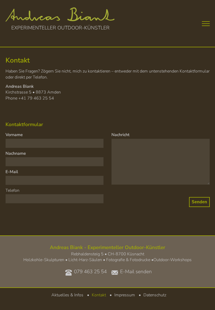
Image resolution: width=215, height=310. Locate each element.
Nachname (16, 153)
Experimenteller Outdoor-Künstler (60, 27)
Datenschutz (154, 295)
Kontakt (99, 295)
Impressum (124, 295)
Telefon (12, 190)
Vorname (14, 135)
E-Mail (12, 172)
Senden (199, 202)
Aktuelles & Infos (67, 295)
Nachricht (120, 135)
